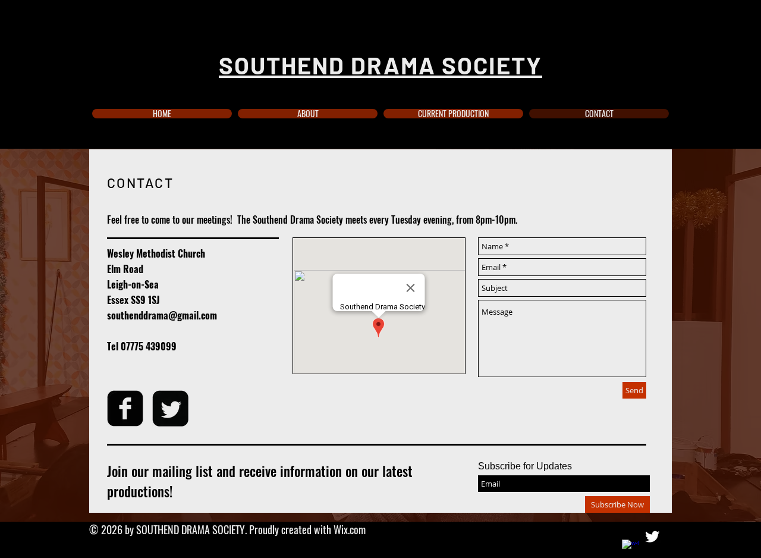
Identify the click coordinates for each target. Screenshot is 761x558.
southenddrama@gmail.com (162, 315)
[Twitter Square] (170, 408)
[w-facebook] (630, 548)
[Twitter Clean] (652, 536)
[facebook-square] (125, 408)
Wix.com (350, 529)
